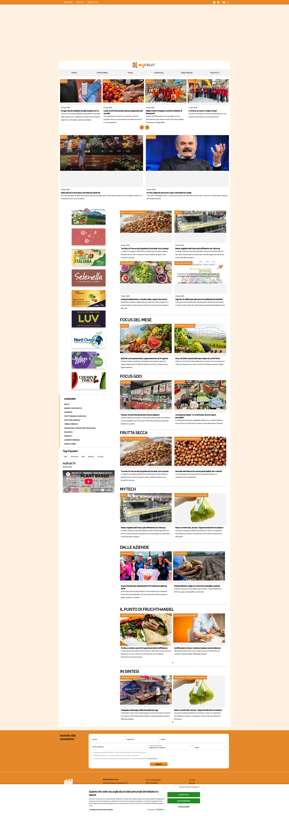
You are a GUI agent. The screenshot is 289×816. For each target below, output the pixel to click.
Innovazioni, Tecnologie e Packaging (80, 428)
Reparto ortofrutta (73, 408)
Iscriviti (158, 764)
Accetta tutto (184, 795)
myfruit (124, 326)
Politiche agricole (72, 420)
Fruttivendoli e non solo (75, 416)
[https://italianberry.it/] (89, 362)
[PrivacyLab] (160, 809)
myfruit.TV (214, 72)
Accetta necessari (183, 801)
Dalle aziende (127, 553)
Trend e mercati (71, 424)
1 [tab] (173, 663)
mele (83, 457)
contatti (80, 2)
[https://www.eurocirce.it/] (89, 218)
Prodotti (68, 436)
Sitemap (192, 783)
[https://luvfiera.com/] (89, 320)
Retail (63, 81)
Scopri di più (67, 467)
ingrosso (91, 457)
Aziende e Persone (72, 440)
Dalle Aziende (187, 72)
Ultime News (102, 72)
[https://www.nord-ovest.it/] (89, 341)
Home (74, 72)
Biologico (68, 432)
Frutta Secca (134, 432)
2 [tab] (176, 663)
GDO (65, 457)
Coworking (158, 72)
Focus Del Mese (136, 319)
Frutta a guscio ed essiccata (133, 212)
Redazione (68, 2)
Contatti (192, 780)
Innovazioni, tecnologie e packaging (191, 495)
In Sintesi (129, 671)
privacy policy (152, 758)
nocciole (100, 457)
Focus (130, 72)
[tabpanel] (146, 575)
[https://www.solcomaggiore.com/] (89, 238)
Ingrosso (151, 137)
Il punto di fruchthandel (147, 609)
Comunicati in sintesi (130, 677)
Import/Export (127, 263)
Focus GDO (131, 376)
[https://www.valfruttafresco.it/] (89, 259)
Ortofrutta (74, 457)
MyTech (128, 489)
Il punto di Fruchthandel (132, 615)
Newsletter (93, 2)
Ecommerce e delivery (184, 326)
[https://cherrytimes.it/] (89, 382)
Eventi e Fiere (70, 444)
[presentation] (142, 127)
